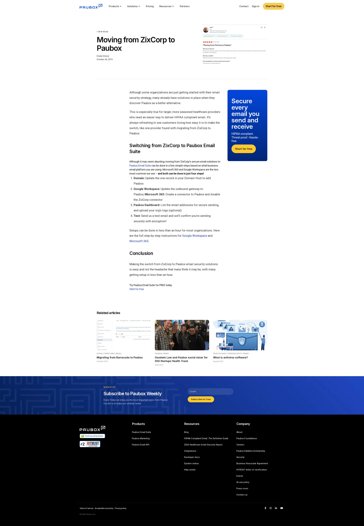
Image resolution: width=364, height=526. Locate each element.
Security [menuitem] (240, 457)
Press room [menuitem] (242, 488)
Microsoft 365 (138, 241)
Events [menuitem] (239, 476)
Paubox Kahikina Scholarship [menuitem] (250, 451)
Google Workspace (194, 235)
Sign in (255, 6)
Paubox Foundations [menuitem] (246, 438)
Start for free (274, 6)
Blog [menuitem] (186, 432)
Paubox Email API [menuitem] (140, 444)
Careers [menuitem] (240, 444)
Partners (185, 6)
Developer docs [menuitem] (192, 457)
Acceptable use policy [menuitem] (104, 508)
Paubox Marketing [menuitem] (141, 438)
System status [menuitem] (191, 463)
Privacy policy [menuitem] (120, 508)
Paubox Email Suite (140, 165)
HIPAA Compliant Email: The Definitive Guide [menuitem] (206, 438)
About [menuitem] (239, 432)
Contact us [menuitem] (242, 494)
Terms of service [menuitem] (86, 508)
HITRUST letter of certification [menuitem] (251, 469)
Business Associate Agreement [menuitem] (252, 463)
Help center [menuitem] (190, 469)
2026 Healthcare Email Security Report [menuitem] (203, 444)
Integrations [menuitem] (190, 451)
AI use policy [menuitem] (242, 482)
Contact (243, 6)
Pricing (150, 6)
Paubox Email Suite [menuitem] (141, 432)
